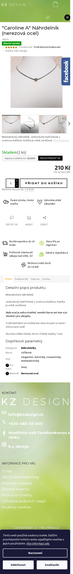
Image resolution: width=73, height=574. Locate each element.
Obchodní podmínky (20, 477)
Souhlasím (52, 565)
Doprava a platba (17, 483)
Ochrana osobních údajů (24, 501)
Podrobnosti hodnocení (47, 47)
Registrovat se (50, 158)
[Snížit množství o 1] (17, 185)
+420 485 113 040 (25, 423)
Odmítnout (18, 565)
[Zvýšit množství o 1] (17, 181)
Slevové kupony (15, 489)
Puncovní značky (17, 495)
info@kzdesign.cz (25, 414)
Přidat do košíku (44, 183)
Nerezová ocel (30, 373)
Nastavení (35, 553)
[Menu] (67, 17)
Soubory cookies (16, 507)
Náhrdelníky (28, 348)
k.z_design (18, 446)
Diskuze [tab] (35, 279)
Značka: (16, 51)
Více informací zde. (38, 544)
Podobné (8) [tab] (21, 279)
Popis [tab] (8, 279)
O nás (7, 471)
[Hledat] (47, 17)
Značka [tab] (46, 279)
